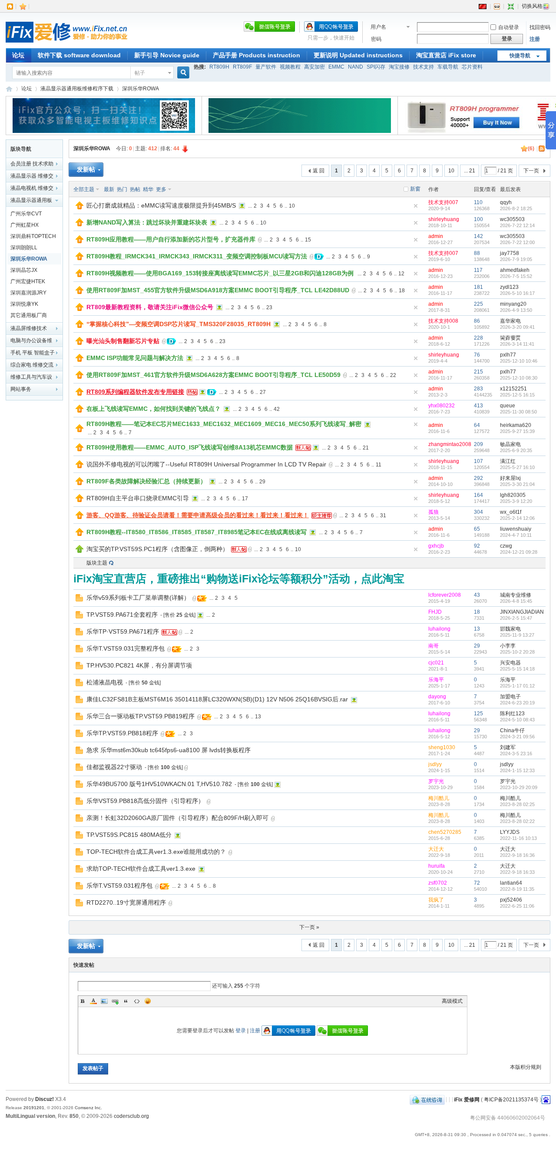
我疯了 (436, 900)
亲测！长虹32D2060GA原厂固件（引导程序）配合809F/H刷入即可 (177, 817)
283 (478, 389)
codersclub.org (131, 1116)
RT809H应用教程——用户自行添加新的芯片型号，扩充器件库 (170, 239)
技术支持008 (443, 321)
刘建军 (508, 747)
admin (435, 236)
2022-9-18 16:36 (517, 855)
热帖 (135, 189)
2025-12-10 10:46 (518, 361)
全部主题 (83, 189)
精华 (148, 189)
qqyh (506, 202)
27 (263, 392)
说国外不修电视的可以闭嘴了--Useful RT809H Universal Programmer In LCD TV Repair (206, 464)
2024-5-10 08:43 (517, 719)
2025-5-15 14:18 (517, 668)
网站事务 (20, 389)
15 (308, 240)
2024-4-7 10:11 (516, 535)
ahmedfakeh (515, 270)
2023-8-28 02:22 (517, 821)
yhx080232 (441, 406)
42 (277, 409)
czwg (506, 546)
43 (477, 595)
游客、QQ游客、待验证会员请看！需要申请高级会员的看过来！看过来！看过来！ (197, 515)
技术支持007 (443, 202)
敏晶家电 (510, 444)
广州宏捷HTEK (27, 281)
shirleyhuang (443, 219)
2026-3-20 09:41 (517, 327)
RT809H (219, 67)
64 (477, 425)
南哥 (433, 646)
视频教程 (290, 67)
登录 (240, 1031)
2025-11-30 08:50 (518, 411)
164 (478, 495)
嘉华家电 (510, 321)
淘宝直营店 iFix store (446, 55)
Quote (126, 1001)
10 (451, 171)
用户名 (378, 27)
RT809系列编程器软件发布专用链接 (135, 391)
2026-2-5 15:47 (516, 618)
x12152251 (513, 389)
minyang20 (513, 304)
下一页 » (309, 927)
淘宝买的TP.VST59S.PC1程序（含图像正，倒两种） (157, 548)
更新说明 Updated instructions (358, 55)
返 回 (318, 171)
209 (478, 444)
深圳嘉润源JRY (28, 293)
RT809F (242, 67)
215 (478, 372)
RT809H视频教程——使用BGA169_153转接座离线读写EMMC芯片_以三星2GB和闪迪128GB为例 (220, 273)
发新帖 (86, 169)
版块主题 (96, 563)
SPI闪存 (376, 67)
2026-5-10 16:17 (517, 293)
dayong (437, 697)
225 (478, 304)
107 (478, 461)
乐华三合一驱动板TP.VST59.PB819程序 (140, 716)
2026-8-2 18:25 (516, 208)
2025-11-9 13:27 (517, 635)
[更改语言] (482, 6)
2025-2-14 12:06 (517, 518)
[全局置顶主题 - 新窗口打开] (79, 208)
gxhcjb (436, 546)
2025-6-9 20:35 (516, 450)
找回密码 (540, 27)
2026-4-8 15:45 (516, 601)
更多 (161, 189)
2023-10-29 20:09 (518, 787)
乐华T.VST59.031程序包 (119, 885)
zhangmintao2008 (449, 444)
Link (115, 1001)
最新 (109, 189)
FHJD (435, 612)
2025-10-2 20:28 (517, 651)
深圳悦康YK (24, 304)
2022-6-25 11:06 (517, 906)
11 (378, 465)
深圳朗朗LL (23, 248)
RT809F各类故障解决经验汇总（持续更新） (146, 481)
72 (477, 883)
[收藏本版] (524, 148)
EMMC (336, 67)
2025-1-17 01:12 (517, 685)
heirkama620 (515, 425)
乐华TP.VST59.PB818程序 (122, 733)
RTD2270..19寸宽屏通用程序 (126, 902)
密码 (376, 39)
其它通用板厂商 (28, 315)
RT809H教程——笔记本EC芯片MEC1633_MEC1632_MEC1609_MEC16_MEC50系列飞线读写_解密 (223, 423)
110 (478, 202)
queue (507, 406)
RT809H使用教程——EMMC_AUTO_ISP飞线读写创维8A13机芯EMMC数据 (189, 447)
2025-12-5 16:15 (517, 394)
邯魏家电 (510, 629)
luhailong (439, 629)
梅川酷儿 (438, 798)
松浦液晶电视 (104, 682)
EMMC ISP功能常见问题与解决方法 (134, 357)
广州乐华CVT (26, 214)
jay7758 (509, 253)
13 (477, 629)
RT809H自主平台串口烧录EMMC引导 (137, 498)
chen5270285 (444, 832)
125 (478, 714)
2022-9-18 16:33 (517, 872)
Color (93, 1001)
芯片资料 (472, 67)
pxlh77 (508, 355)
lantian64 (511, 883)
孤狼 (433, 512)
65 (477, 529)
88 (477, 253)
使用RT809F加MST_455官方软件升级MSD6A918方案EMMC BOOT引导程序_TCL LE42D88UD (217, 290)
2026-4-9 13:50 (516, 310)
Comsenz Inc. (88, 1107)
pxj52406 (511, 900)
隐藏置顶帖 (415, 205)
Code (136, 1001)
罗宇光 (436, 781)
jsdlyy (435, 764)
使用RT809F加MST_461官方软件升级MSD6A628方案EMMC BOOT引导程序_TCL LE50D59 (213, 374)
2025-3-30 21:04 (517, 484)
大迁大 (436, 849)
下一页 (531, 171)
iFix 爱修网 (9, 89)
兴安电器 (510, 663)
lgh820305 (513, 495)
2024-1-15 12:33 (517, 770)
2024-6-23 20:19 (517, 702)
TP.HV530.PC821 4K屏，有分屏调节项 (139, 665)
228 (478, 338)
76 (477, 355)
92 (477, 546)
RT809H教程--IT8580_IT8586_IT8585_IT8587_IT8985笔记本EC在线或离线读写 (196, 532)
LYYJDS (510, 832)
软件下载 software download (79, 55)
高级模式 (452, 1001)
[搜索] (182, 73)
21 (366, 448)
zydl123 (509, 287)
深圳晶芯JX (23, 270)
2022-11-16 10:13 (518, 838)
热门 (122, 189)
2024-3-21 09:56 (517, 736)
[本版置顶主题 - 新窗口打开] (79, 551)
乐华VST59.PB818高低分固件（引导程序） (145, 800)
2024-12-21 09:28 (518, 552)
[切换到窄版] (510, 6)
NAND (355, 67)
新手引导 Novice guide (166, 55)
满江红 (508, 461)
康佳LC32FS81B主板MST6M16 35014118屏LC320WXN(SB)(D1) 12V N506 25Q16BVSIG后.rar (217, 699)
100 (478, 219)
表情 (147, 1001)
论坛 (18, 55)
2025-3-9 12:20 (516, 501)
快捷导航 (520, 56)
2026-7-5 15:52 (516, 276)
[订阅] (542, 148)
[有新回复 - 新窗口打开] (79, 600)
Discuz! (44, 1099)
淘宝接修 (399, 67)
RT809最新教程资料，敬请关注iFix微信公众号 (149, 307)
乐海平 (436, 680)
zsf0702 (437, 883)
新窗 (415, 189)
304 (478, 512)
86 (477, 321)
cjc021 (436, 663)
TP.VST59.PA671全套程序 (122, 614)
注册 (535, 39)
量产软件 (265, 67)
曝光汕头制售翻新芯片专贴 (122, 340)
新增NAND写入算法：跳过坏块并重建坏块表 (146, 222)
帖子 (140, 73)
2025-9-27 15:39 (517, 431)
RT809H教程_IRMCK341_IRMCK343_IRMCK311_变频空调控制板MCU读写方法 (196, 256)
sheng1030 (441, 747)
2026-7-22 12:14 (517, 225)
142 (478, 236)
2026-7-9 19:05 (516, 259)
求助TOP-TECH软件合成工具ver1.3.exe (140, 868)
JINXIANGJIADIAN (522, 612)
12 (401, 274)
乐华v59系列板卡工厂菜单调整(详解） (138, 597)
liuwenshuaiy (515, 529)
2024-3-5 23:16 (516, 753)
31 (383, 515)
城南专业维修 (515, 595)
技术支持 (423, 67)
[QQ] (427, 1099)
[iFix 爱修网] (66, 43)
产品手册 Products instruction (256, 55)
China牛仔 (512, 730)
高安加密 (314, 67)
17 (245, 499)
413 (478, 406)
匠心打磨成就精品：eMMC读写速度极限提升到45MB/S (161, 205)
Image (104, 1001)
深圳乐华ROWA (140, 89)
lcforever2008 (444, 595)
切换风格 (532, 6)
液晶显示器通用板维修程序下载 (76, 89)
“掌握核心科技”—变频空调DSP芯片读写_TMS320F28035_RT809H (178, 324)
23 (269, 307)
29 (262, 482)
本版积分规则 (525, 1067)
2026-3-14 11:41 (517, 344)
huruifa (436, 866)
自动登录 (508, 27)
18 (402, 291)
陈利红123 (512, 714)
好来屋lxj (510, 478)
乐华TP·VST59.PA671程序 (122, 631)
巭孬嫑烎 (510, 338)
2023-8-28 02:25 (517, 804)
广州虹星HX (24, 225)
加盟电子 (510, 697)
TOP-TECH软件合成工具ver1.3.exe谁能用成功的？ (156, 851)
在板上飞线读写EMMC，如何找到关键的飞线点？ (153, 408)
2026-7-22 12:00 (517, 242)
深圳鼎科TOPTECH (33, 236)
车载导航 (447, 67)
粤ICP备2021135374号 (511, 1099)
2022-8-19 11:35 (517, 889)
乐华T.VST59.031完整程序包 (125, 648)
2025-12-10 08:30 (518, 377)
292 (478, 478)
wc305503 (512, 219)
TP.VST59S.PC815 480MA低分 (129, 834)
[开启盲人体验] (497, 6)
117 (478, 270)
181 (478, 287)
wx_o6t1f (510, 512)
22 (393, 375)
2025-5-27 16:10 (517, 467)
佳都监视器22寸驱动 (114, 766)
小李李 (508, 646)
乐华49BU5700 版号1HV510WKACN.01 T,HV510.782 (159, 783)
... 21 (469, 171)
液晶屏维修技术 (28, 328)
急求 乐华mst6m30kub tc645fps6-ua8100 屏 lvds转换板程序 (168, 750)
